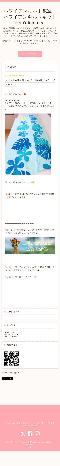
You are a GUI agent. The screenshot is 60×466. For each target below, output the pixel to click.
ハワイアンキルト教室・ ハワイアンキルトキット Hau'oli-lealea (30, 16)
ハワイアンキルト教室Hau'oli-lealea (28, 442)
